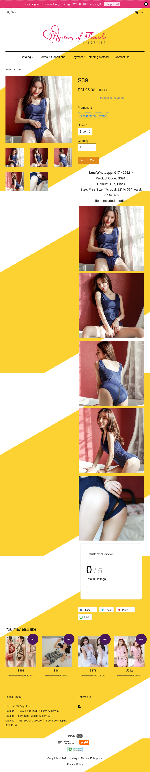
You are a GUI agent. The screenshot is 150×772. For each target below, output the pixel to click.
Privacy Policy (75, 764)
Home (8, 69)
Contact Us (122, 57)
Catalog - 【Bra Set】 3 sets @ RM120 (27, 715)
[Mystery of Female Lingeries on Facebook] (80, 707)
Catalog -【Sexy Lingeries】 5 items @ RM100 (32, 711)
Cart (142, 12)
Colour (82, 125)
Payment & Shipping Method (90, 57)
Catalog (26, 57)
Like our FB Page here (18, 706)
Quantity (83, 141)
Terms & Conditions (52, 57)
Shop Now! (112, 4)
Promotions (85, 107)
